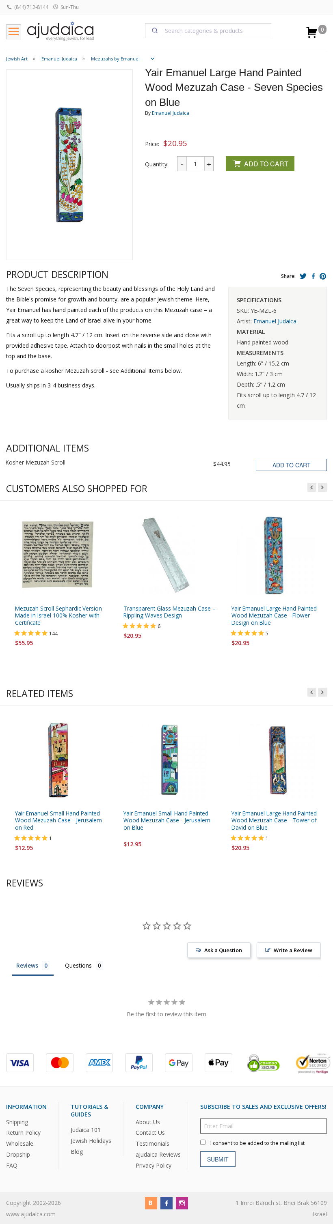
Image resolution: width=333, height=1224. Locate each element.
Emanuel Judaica (170, 113)
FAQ (11, 1165)
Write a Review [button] (293, 950)
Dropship (18, 1155)
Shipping (17, 1122)
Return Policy (23, 1133)
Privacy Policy (153, 1165)
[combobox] (208, 30)
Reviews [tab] (27, 965)
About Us (148, 1122)
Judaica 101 (86, 1130)
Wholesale (19, 1144)
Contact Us (150, 1133)
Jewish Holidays (91, 1140)
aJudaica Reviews (158, 1155)
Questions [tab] (78, 965)
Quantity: (157, 164)
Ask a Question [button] (223, 950)
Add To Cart (266, 163)
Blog (77, 1151)
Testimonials (152, 1144)
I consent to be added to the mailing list (257, 1143)
